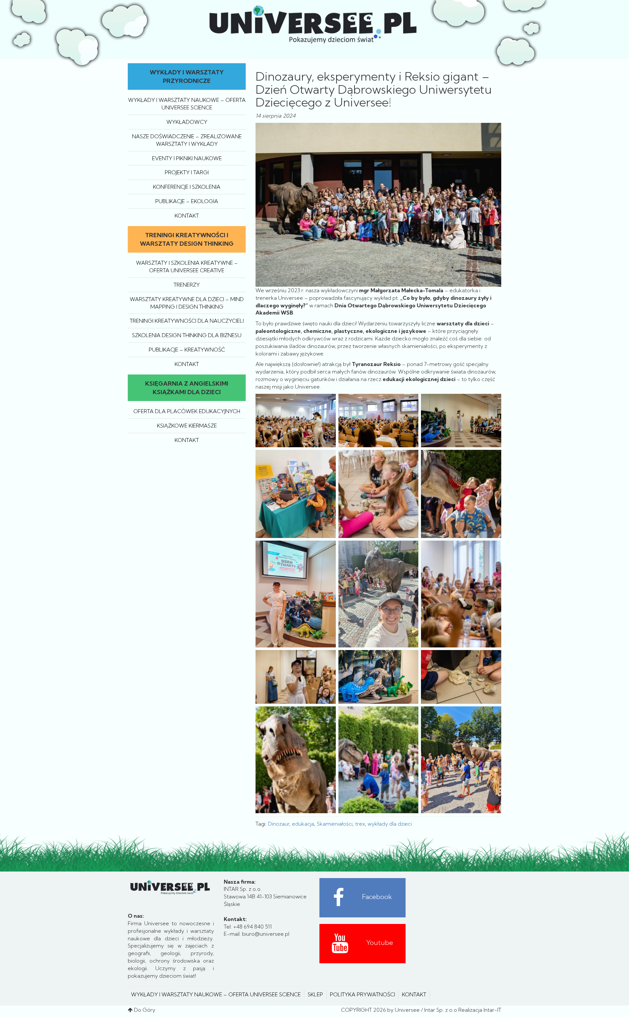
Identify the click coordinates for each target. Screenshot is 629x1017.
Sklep (315, 994)
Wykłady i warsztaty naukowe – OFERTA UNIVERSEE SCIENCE (216, 994)
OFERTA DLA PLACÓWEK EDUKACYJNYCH (186, 411)
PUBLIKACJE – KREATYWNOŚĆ (187, 349)
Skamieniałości (335, 823)
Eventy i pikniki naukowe (187, 158)
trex (360, 823)
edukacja (303, 823)
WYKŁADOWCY (186, 122)
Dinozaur (278, 823)
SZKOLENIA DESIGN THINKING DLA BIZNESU (186, 335)
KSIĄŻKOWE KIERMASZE (187, 425)
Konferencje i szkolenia (186, 186)
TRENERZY (187, 284)
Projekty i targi (187, 172)
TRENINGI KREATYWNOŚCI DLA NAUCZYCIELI (187, 320)
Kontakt (187, 215)
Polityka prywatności (362, 994)
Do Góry (144, 1010)
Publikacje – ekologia (186, 201)
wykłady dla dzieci (390, 823)
